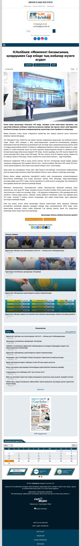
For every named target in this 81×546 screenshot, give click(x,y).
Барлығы (40, 389)
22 (61, 458)
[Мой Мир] (43, 227)
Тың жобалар (50, 219)
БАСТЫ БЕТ (40, 531)
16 (71, 456)
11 (19, 456)
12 (28, 456)
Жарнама (50, 6)
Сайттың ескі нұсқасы (40, 522)
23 (71, 458)
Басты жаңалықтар (42, 65)
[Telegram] (35, 227)
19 (28, 458)
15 (61, 456)
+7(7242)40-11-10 (40, 24)
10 (9, 456)
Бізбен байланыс (39, 6)
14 (50, 456)
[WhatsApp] (32, 227)
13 (38, 456)
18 (19, 458)
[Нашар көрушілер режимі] (56, 5)
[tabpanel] (17, 471)
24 (9, 461)
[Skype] (49, 227)
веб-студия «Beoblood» (40, 526)
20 (39, 458)
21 (50, 458)
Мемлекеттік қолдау (34, 219)
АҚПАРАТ (28, 65)
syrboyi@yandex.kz (41, 26)
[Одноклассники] (40, 227)
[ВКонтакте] (38, 227)
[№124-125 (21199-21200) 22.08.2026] (40, 414)
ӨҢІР (54, 65)
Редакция (27, 6)
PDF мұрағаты (40, 434)
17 (9, 458)
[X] (46, 227)
